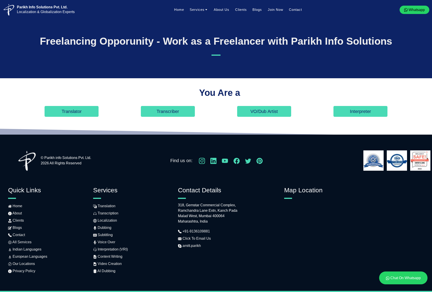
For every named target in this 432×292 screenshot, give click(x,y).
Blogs (257, 9)
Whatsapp (416, 10)
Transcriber (168, 111)
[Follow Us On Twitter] (248, 160)
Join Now (275, 9)
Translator (72, 111)
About (17, 213)
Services (197, 9)
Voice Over (106, 242)
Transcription (107, 213)
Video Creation (109, 264)
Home (179, 9)
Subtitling (105, 235)
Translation (106, 206)
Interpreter (360, 111)
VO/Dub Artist (264, 111)
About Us (221, 9)
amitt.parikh (191, 246)
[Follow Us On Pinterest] (259, 160)
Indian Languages (26, 249)
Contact (295, 9)
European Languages (29, 256)
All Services (22, 242)
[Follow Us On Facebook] (237, 160)
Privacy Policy (23, 271)
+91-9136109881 (196, 231)
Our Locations (23, 264)
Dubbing (104, 228)
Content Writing (109, 256)
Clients (241, 9)
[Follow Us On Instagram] (202, 160)
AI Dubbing (106, 271)
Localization (107, 220)
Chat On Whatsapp (405, 278)
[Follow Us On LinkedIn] (213, 160)
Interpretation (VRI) (112, 249)
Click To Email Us (196, 238)
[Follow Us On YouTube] (225, 160)
